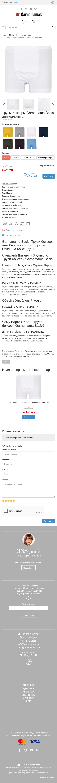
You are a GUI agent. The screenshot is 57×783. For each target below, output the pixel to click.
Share (7, 362)
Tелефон (6, 459)
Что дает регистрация (38, 732)
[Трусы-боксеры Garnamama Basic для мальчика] (7, 132)
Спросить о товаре (14, 230)
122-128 (16, 157)
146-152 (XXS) (28, 157)
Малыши (28, 685)
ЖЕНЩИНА (28, 694)
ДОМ (28, 701)
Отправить (48, 521)
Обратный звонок (30, 644)
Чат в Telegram (30, 637)
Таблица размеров (45, 157)
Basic (14, 217)
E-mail (5, 469)
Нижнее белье (25, 35)
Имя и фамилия (9, 449)
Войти (16, 2)
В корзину (48, 176)
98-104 (6, 157)
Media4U (52, 777)
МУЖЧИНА (28, 697)
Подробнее (28, 567)
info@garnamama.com (28, 647)
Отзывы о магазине (41, 735)
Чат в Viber (30, 640)
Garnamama (20, 187)
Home (4, 35)
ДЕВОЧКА (28, 688)
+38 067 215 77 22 (30, 634)
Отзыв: (5, 479)
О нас (10, 732)
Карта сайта (26, 735)
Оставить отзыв (12, 235)
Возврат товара (21, 732)
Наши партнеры (13, 735)
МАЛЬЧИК (13, 35)
